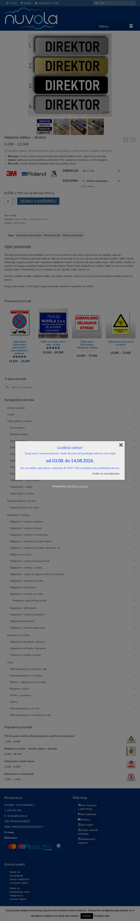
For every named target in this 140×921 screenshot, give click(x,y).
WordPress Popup (77, 486)
